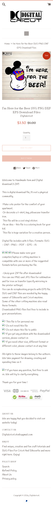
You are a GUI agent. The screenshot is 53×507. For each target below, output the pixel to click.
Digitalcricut (34, 495)
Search (5, 466)
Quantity (26, 132)
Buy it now (26, 158)
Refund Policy (9, 470)
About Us (7, 474)
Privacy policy (9, 478)
